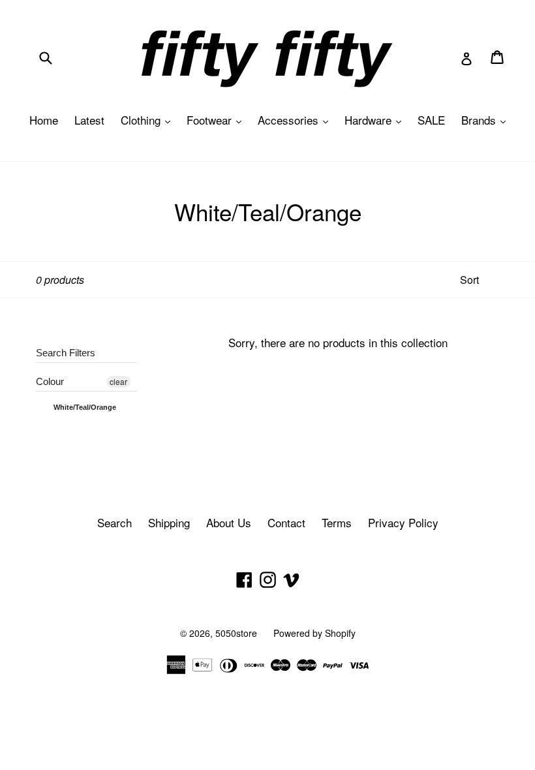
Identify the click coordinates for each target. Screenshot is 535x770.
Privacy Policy (403, 522)
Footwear (217, 120)
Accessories (296, 120)
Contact (286, 522)
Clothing (149, 120)
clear (118, 381)
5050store (236, 632)
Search (114, 522)
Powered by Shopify (314, 632)
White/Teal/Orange (84, 407)
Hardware (376, 120)
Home (43, 120)
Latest (89, 120)
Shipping (169, 522)
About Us (228, 522)
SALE (431, 120)
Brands (486, 120)
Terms (337, 522)
